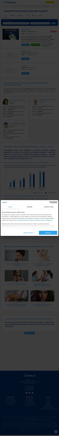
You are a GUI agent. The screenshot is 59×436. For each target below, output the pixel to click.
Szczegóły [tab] (29, 206)
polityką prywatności (23, 220)
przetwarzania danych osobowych (42, 220)
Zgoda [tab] (10, 206)
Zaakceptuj (48, 232)
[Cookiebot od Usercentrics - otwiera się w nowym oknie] (50, 202)
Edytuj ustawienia (28, 232)
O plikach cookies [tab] (49, 206)
